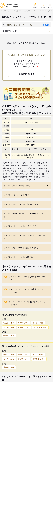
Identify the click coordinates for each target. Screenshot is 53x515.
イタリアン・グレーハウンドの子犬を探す (38, 11)
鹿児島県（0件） (38, 359)
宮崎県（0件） (23, 359)
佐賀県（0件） (9, 322)
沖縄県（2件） (9, 335)
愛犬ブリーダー (6, 11)
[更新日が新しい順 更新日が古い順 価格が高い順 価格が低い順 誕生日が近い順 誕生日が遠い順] (26, 31)
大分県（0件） (9, 327)
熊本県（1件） (38, 322)
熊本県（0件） (38, 354)
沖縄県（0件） (9, 367)
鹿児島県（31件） (40, 327)
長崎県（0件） (23, 322)
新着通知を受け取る (26, 74)
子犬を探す (17, 11)
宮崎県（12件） (24, 327)
